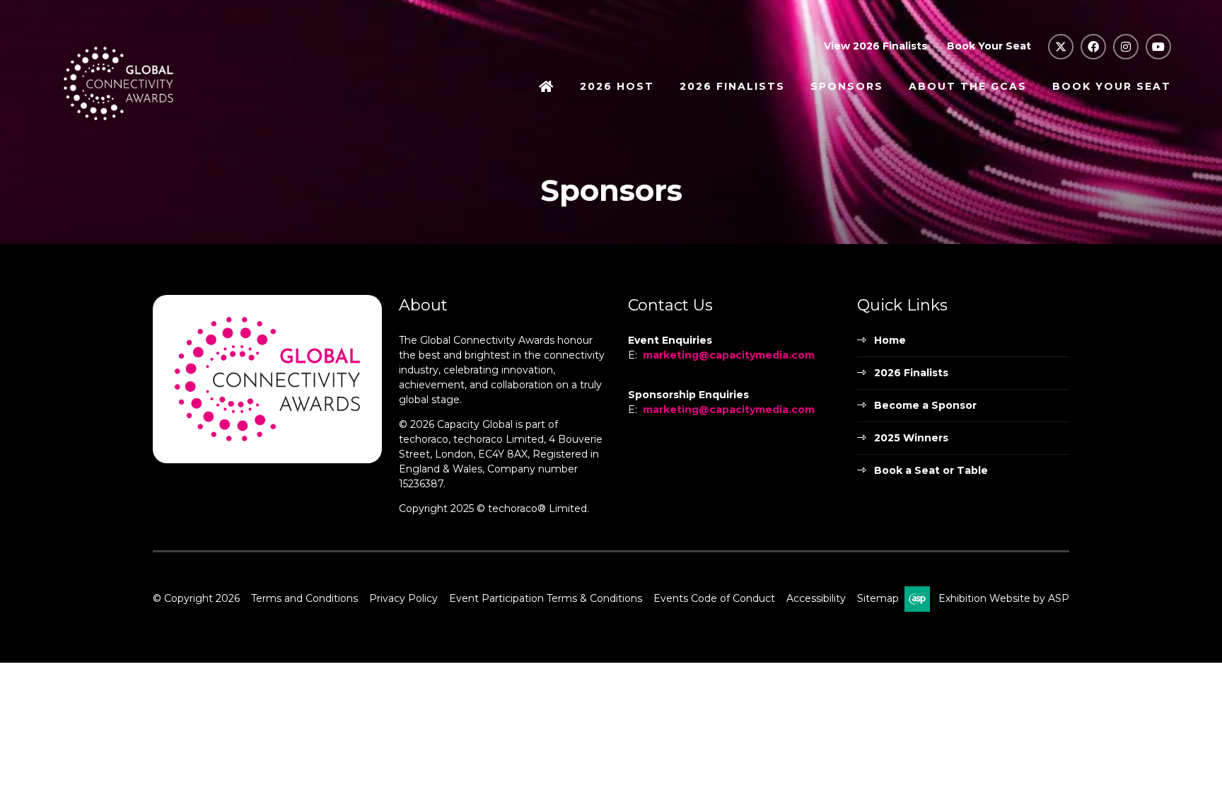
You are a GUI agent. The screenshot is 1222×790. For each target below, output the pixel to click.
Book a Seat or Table (931, 470)
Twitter (1060, 46)
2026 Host (617, 86)
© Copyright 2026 (196, 598)
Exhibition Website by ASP (1003, 598)
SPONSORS (846, 86)
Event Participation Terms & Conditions (545, 598)
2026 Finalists (732, 86)
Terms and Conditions (304, 598)
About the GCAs (968, 86)
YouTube (1158, 46)
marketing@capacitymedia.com (729, 355)
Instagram (1126, 46)
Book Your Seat (989, 46)
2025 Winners (911, 437)
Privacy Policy (403, 598)
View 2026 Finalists (875, 46)
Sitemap (878, 598)
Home (546, 88)
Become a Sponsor (925, 405)
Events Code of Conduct (714, 598)
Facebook (1093, 46)
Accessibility (816, 598)
